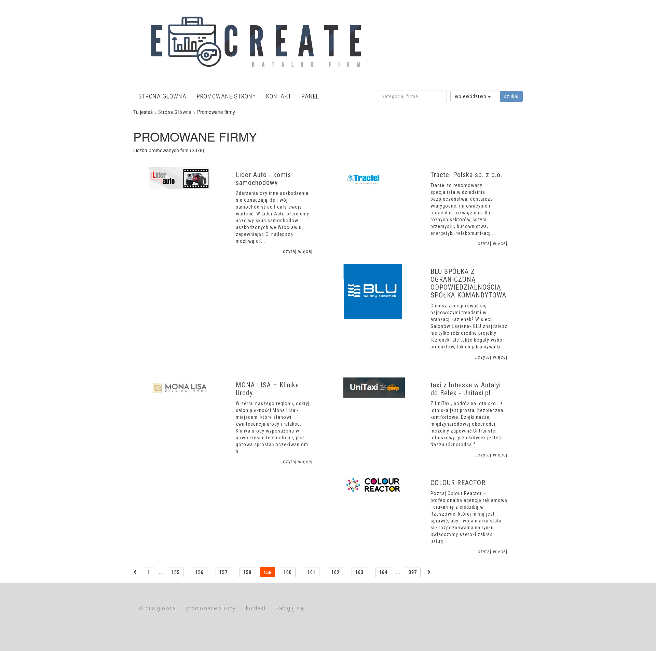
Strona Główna (175, 112)
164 (383, 572)
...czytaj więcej (296, 251)
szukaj (511, 96)
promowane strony (226, 96)
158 (247, 572)
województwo (471, 96)
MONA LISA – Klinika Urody (267, 389)
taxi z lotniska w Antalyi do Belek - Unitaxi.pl (465, 389)
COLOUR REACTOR (458, 483)
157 (223, 572)
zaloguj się (290, 608)
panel (310, 96)
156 (199, 572)
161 (312, 572)
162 (335, 572)
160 (288, 572)
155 (176, 572)
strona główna (162, 96)
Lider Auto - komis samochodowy (263, 179)
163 (359, 572)
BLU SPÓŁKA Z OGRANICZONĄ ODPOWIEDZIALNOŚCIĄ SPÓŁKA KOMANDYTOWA (468, 283)
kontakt (278, 96)
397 (413, 572)
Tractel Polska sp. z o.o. (466, 175)
